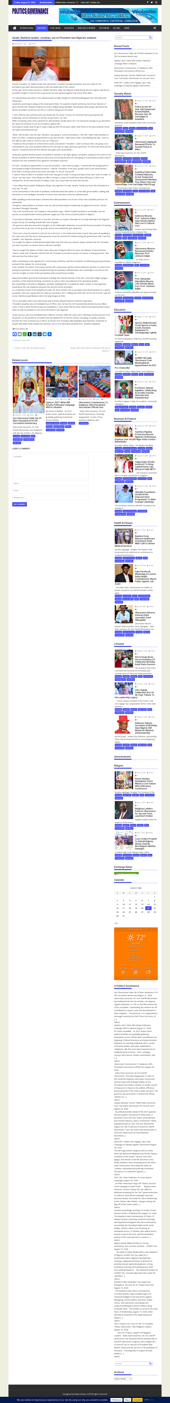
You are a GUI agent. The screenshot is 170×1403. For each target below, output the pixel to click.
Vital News (55, 28)
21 (148, 908)
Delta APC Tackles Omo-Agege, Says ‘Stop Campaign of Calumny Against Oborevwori (69, 2)
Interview (69, 28)
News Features (59, 426)
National (41, 28)
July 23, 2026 (141, 565)
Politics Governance (127, 985)
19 (136, 908)
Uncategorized (29, 439)
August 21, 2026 (20, 415)
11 (130, 904)
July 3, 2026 (141, 833)
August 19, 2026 (142, 317)
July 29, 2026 (141, 773)
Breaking (16, 436)
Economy (136, 158)
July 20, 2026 (141, 606)
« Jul (115, 923)
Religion (135, 795)
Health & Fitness (128, 558)
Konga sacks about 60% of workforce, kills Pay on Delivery (90, 349)
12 (136, 904)
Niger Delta (119, 451)
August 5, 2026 (142, 651)
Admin (33, 44)
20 (142, 908)
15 (155, 904)
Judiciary (71, 423)
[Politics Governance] (14, 28)
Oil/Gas (116, 28)
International (27, 28)
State (33, 436)
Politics (68, 426)
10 (123, 904)
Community (25, 436)
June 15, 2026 (141, 273)
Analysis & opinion (86, 28)
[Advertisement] (61, 98)
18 (130, 908)
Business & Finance (129, 448)
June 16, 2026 (141, 210)
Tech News (104, 28)
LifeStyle (148, 235)
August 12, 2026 (142, 486)
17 (123, 908)
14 (148, 904)
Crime (126, 28)
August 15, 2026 (142, 456)
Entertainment (138, 235)
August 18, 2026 (142, 101)
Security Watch (142, 128)
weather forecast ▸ (136, 978)
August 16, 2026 (142, 136)
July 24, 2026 (141, 802)
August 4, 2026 (142, 684)
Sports (141, 344)
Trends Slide (25, 340)
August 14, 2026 (142, 166)
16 (117, 908)
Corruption (127, 596)
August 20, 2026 (86, 399)
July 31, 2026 (141, 530)
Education (126, 344)
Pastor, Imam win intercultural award (30, 348)
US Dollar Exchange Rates (127, 874)
